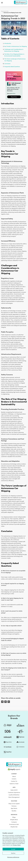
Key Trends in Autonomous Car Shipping (15, 46)
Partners (14, 806)
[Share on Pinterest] (9, 702)
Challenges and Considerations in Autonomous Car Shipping (13, 50)
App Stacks (14, 808)
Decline (13, 853)
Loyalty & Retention (14, 795)
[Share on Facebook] (2, 702)
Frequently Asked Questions (12, 66)
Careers (14, 779)
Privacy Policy (17, 845)
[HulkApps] (20, 2)
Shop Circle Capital (14, 803)
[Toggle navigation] (2, 2)
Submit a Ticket (14, 783)
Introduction (7, 43)
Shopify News (14, 819)
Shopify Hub (14, 827)
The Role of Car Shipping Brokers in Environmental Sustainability (14, 55)
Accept (13, 849)
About (14, 776)
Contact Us (14, 781)
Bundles (14, 811)
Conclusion (7, 63)
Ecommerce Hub (4, 11)
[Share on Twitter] (5, 702)
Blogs (14, 817)
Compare (14, 822)
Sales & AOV (14, 790)
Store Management (14, 797)
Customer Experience (14, 792)
